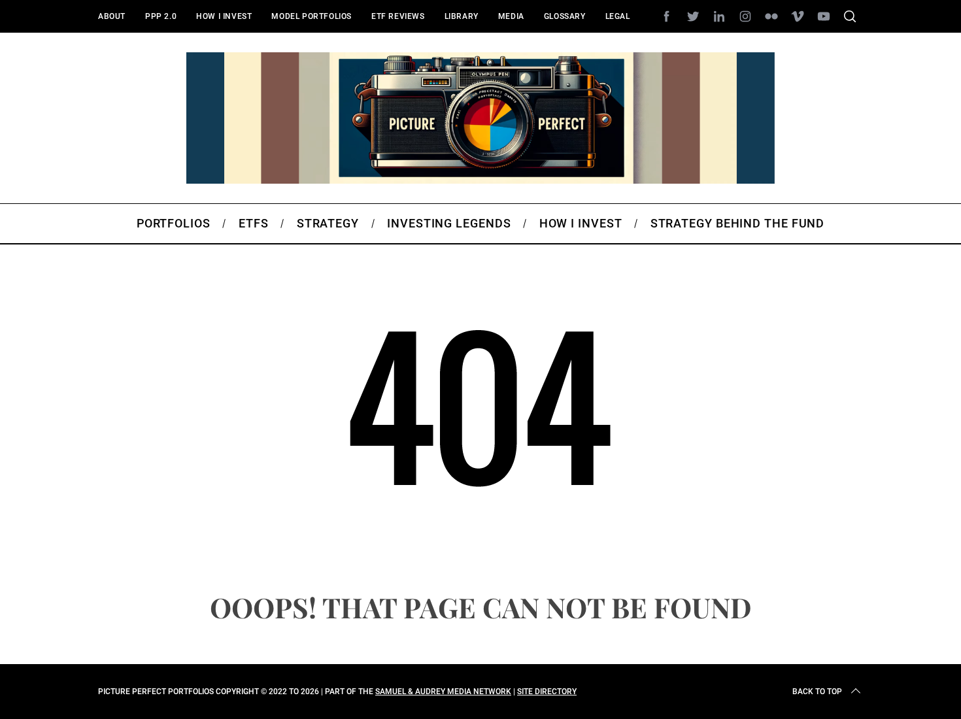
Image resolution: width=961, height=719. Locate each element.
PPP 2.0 (161, 16)
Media (511, 16)
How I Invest (224, 16)
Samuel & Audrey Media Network (443, 691)
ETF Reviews (398, 16)
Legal (617, 16)
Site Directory (547, 691)
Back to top (817, 691)
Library (462, 16)
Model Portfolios (311, 16)
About (112, 16)
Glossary (565, 16)
